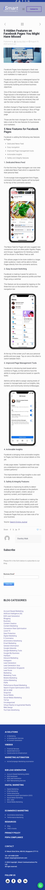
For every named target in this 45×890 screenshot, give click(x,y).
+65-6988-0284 (13, 856)
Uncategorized (9, 702)
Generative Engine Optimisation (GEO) (19, 795)
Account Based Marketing (13, 611)
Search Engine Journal (18, 522)
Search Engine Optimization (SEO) (17, 688)
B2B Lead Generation (12, 616)
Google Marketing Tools (13, 651)
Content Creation (10, 623)
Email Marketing (10, 643)
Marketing (7, 673)
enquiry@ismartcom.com (18, 858)
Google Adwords (10, 648)
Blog (8, 826)
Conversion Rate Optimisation (15, 628)
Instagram (7, 661)
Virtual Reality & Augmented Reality (17, 705)
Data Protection (10, 633)
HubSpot (7, 656)
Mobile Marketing (10, 678)
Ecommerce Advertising (15, 815)
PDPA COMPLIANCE (14, 837)
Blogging (7, 618)
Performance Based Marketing (15, 685)
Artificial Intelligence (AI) (13, 613)
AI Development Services (15, 738)
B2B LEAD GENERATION (15, 770)
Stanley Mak (21, 41)
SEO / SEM (10, 800)
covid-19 (7, 631)
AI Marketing (11, 736)
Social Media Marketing (13, 698)
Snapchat (7, 693)
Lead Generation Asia (12, 665)
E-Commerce (8, 638)
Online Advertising (13, 793)
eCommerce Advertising (13, 641)
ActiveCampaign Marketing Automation (20, 761)
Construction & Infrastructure (17, 753)
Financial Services (13, 749)
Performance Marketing (15, 817)
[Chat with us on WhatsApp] (40, 885)
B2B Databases (12, 776)
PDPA (6, 683)
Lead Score (8, 670)
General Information (11, 646)
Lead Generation (10, 663)
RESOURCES (10, 822)
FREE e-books (12, 828)
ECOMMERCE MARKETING (17, 810)
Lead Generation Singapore (14, 668)
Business (7, 621)
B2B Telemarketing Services (16, 781)
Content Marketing (11, 626)
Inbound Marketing (11, 658)
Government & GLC (13, 751)
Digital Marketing (10, 636)
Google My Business (11, 653)
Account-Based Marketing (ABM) (18, 774)
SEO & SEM (8, 690)
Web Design (8, 707)
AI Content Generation (14, 740)
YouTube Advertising (11, 710)
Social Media (9, 695)
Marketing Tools (10, 675)
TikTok (6, 700)
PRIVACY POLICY (12, 833)
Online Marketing (10, 680)
